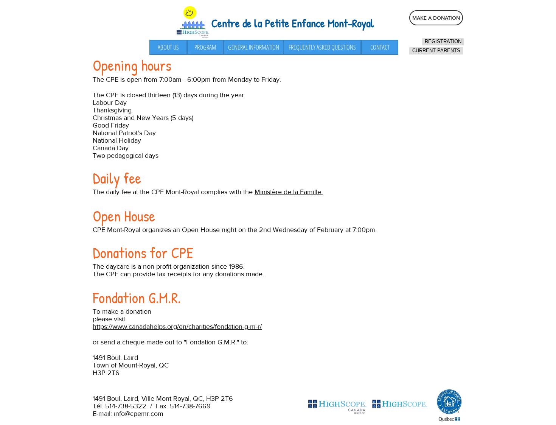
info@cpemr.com (138, 413)
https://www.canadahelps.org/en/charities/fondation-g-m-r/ (177, 326)
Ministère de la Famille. (289, 192)
